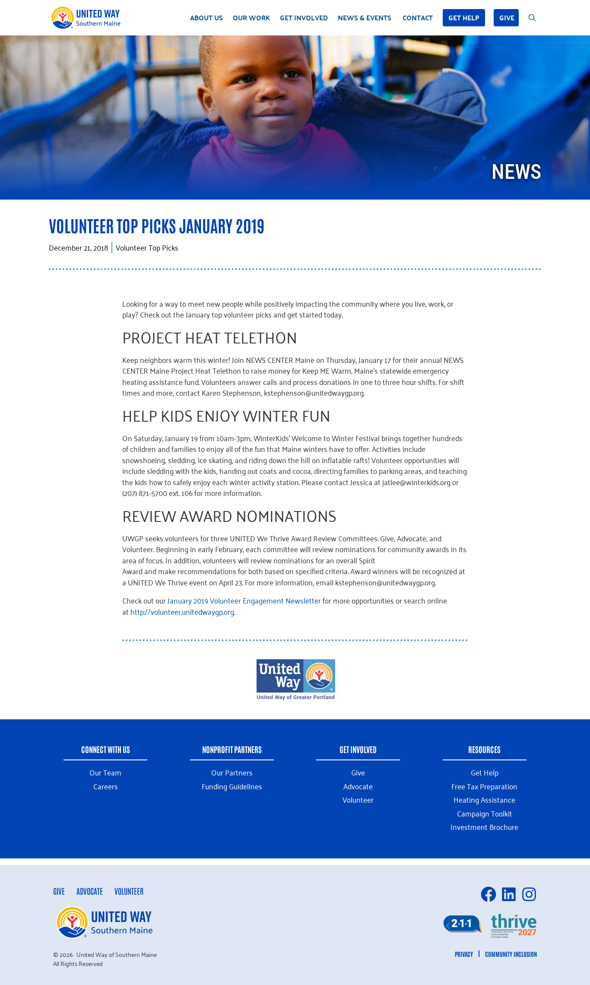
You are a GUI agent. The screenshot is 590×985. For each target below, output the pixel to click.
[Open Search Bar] (532, 17)
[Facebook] (488, 894)
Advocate (89, 890)
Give (506, 17)
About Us (206, 17)
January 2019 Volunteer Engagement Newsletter (244, 600)
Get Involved (304, 17)
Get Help (463, 17)
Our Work (251, 17)
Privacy (464, 954)
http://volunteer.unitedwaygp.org (182, 611)
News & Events (364, 17)
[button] (448, 925)
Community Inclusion (511, 954)
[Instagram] (529, 894)
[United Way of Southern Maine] (88, 17)
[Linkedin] (509, 894)
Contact (418, 17)
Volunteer (128, 890)
